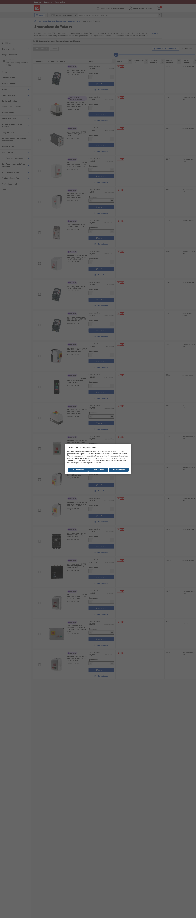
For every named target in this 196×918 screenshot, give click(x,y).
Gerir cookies (98, 470)
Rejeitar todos (78, 470)
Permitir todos (119, 470)
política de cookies (94, 463)
